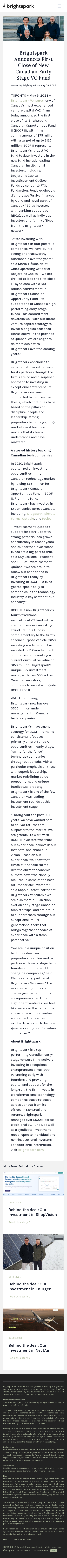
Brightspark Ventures (27, 100)
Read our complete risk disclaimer (17, 1539)
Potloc (47, 518)
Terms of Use (23, 1550)
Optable (28, 518)
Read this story (18, 1222)
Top (53, 1551)
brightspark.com (31, 1150)
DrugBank (35, 513)
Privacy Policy (40, 1550)
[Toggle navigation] (59, 6)
